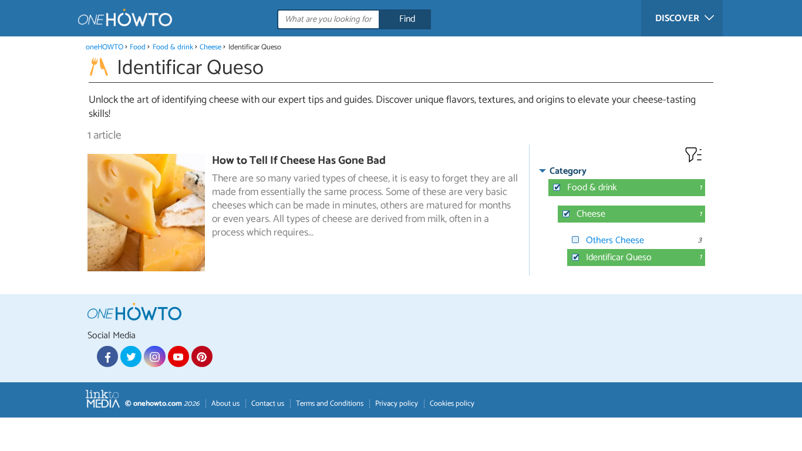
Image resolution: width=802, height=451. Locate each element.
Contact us (267, 403)
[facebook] (107, 356)
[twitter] (130, 356)
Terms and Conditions (329, 403)
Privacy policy (396, 403)
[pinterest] (202, 356)
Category (568, 171)
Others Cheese (615, 240)
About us (225, 403)
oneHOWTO (104, 47)
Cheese (210, 47)
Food (138, 47)
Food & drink (173, 47)
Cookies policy (452, 403)
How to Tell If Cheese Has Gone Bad (299, 160)
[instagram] (154, 356)
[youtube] (178, 356)
